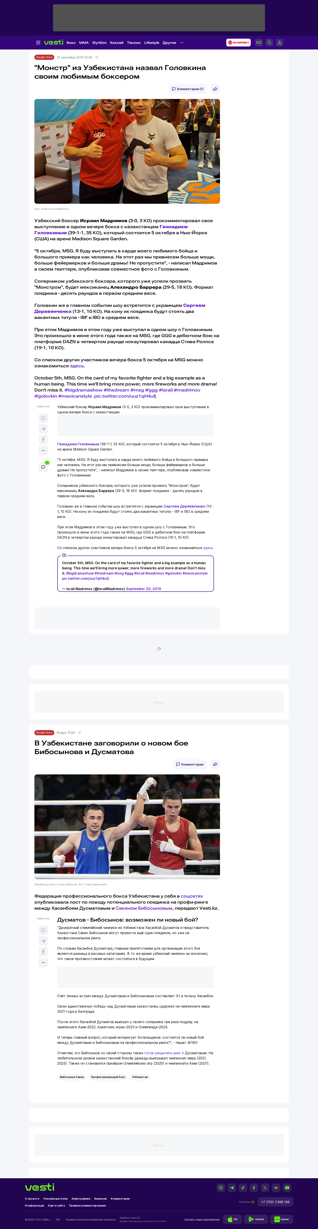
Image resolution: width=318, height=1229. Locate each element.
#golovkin (45, 396)
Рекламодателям (55, 1198)
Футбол (99, 43)
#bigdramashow (83, 390)
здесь (77, 365)
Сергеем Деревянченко (184, 506)
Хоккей (117, 43)
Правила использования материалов (90, 1219)
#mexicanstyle (75, 396)
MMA (84, 43)
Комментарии (192, 764)
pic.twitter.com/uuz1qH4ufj (125, 396)
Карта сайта (56, 1205)
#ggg (151, 390)
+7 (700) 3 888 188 (275, 1202)
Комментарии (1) (190, 89)
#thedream (116, 390)
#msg (137, 390)
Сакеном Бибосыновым (144, 908)
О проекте (32, 1198)
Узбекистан (140, 1077)
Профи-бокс (44, 57)
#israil (166, 390)
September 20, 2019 (143, 589)
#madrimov (187, 390)
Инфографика (81, 1198)
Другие (169, 43)
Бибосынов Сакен (72, 1077)
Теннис (134, 43)
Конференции (34, 1205)
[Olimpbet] (237, 42)
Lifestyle (151, 43)
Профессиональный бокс (108, 1077)
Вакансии (100, 1198)
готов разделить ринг (162, 1053)
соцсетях (192, 896)
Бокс (71, 43)
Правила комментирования (87, 1205)
